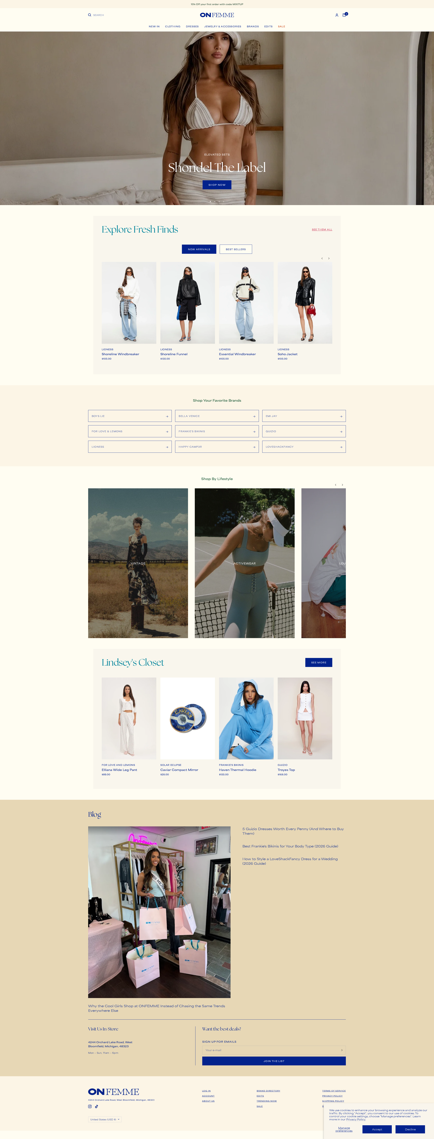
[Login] (336, 15)
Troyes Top (286, 770)
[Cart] (344, 14)
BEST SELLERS (236, 249)
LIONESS (107, 349)
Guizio (283, 765)
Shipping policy (333, 1100)
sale (260, 1106)
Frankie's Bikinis (231, 765)
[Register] (341, 1050)
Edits (268, 26)
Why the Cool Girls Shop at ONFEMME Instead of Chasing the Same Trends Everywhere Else (156, 1008)
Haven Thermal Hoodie (237, 770)
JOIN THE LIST (274, 1061)
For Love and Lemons (118, 765)
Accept (377, 1129)
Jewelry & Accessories (222, 26)
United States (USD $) (103, 1119)
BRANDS (253, 26)
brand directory (268, 1090)
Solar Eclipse (170, 765)
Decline (410, 1129)
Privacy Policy (332, 1095)
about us (208, 1100)
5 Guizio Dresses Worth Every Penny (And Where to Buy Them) (293, 831)
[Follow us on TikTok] (96, 1106)
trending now (267, 1100)
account (208, 1095)
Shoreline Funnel (174, 354)
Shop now (217, 184)
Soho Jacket (288, 354)
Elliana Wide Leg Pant (119, 770)
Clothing (173, 26)
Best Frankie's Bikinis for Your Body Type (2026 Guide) (290, 846)
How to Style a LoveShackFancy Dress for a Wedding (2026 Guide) (290, 861)
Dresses (192, 26)
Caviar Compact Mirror (179, 770)
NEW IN (154, 26)
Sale (281, 26)
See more (318, 662)
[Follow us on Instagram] (90, 1106)
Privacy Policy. (356, 1119)
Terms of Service (334, 1090)
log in (206, 1090)
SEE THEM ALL (322, 229)
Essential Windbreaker (237, 354)
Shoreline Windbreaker (120, 354)
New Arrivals (199, 249)
